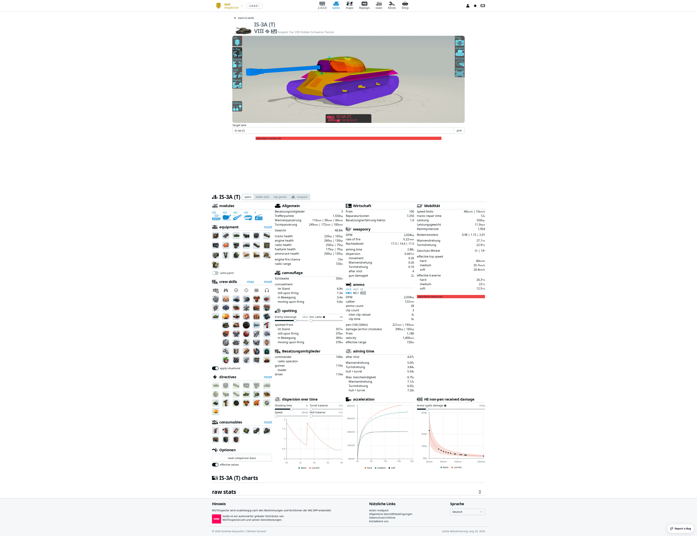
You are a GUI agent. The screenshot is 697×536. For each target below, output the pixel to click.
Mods (392, 8)
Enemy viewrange (285, 317)
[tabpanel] (348, 349)
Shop (405, 8)
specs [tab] (247, 197)
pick (459, 130)
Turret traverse (319, 405)
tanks (336, 8)
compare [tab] (302, 197)
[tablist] (276, 197)
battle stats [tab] (262, 197)
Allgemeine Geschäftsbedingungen (390, 514)
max (250, 281)
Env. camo (316, 317)
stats (379, 8)
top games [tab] (280, 197)
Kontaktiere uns (378, 521)
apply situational (230, 368)
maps (349, 8)
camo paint (227, 273)
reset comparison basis (242, 458)
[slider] (295, 320)
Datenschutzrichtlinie (382, 517)
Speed (278, 412)
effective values (229, 464)
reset (268, 227)
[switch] (215, 273)
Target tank (239, 125)
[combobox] (228, 5)
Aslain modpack (378, 510)
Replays (364, 8)
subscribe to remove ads (268, 138)
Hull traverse (317, 412)
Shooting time (283, 405)
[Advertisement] (348, 165)
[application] (309, 444)
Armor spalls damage (430, 405)
